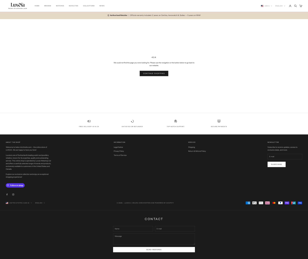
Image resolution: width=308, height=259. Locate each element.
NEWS (102, 6)
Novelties (73, 6)
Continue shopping (154, 73)
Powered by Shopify (164, 203)
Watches (60, 6)
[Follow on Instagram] (13, 194)
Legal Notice (118, 147)
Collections (89, 6)
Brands (47, 6)
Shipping (191, 147)
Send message (154, 249)
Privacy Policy (119, 151)
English (279, 6)
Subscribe (276, 164)
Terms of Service (120, 155)
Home (37, 6)
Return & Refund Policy (197, 151)
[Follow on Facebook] (7, 194)
